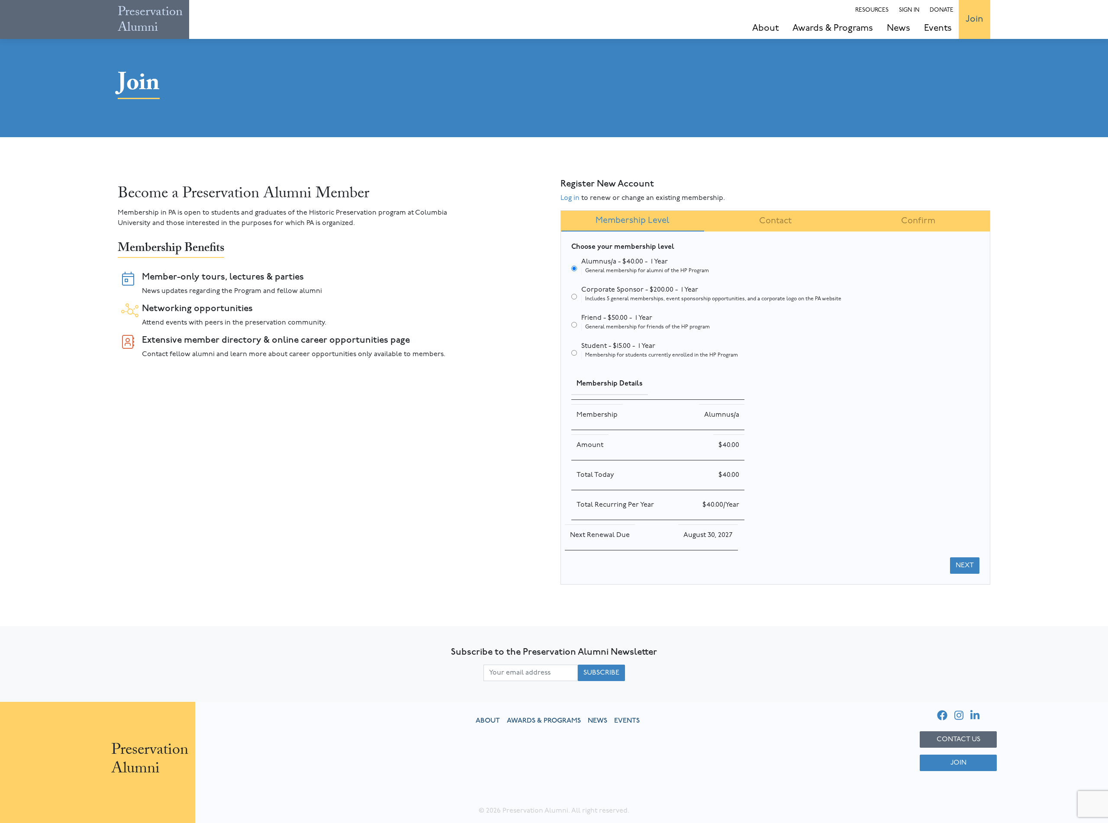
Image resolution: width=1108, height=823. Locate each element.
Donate (941, 10)
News (898, 28)
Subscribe (601, 672)
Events (938, 28)
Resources (872, 10)
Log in (570, 198)
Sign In (909, 10)
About (765, 28)
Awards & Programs (832, 28)
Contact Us (958, 739)
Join (974, 19)
